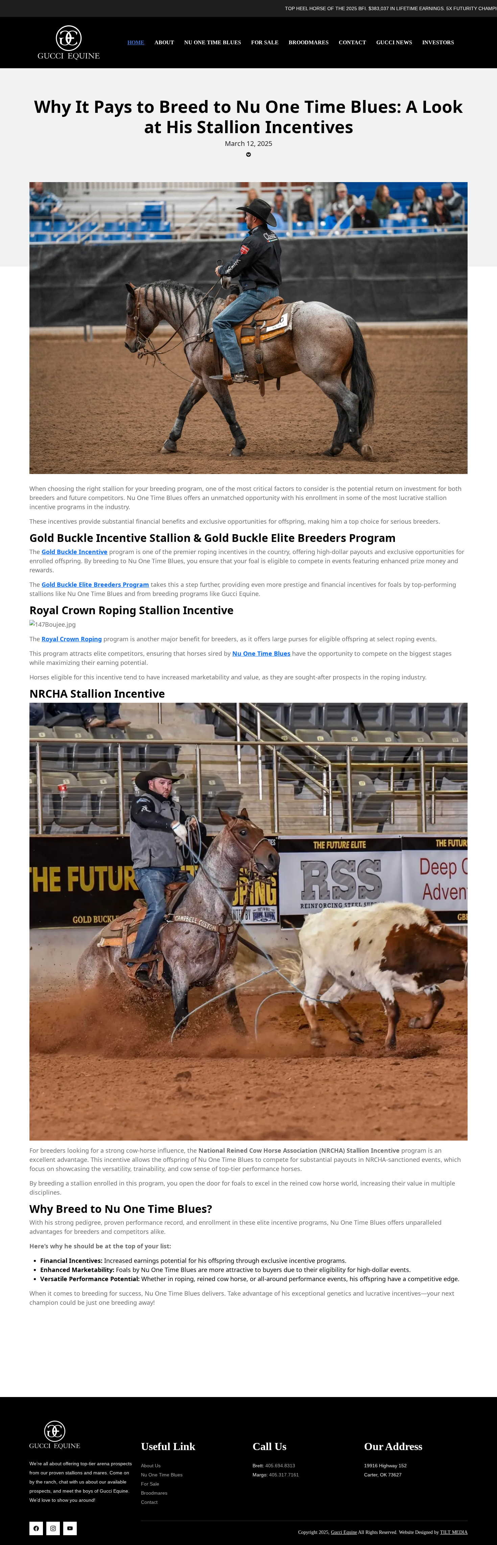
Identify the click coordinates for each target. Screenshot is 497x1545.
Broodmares (309, 42)
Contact (352, 42)
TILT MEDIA (454, 1532)
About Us (151, 1465)
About (164, 42)
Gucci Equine (344, 1532)
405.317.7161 (284, 1474)
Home (135, 42)
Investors (438, 42)
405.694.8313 (280, 1465)
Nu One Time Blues (162, 1474)
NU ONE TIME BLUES (212, 42)
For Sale (265, 42)
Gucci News (394, 42)
